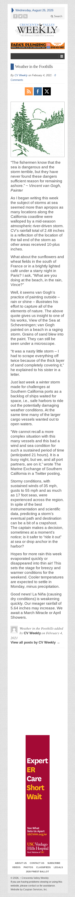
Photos (28, 867)
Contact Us (37, 863)
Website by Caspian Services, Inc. (29, 889)
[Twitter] (20, 16)
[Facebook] (15, 16)
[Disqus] (38, 669)
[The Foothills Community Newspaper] (38, 29)
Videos (16, 867)
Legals (58, 867)
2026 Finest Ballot (37, 871)
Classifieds (43, 867)
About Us (21, 863)
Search (57, 16)
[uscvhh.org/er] (38, 795)
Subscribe (53, 863)
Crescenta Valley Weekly (34, 878)
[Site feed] (25, 16)
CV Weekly (21, 75)
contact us (33, 885)
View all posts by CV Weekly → (35, 642)
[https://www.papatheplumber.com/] (38, 45)
